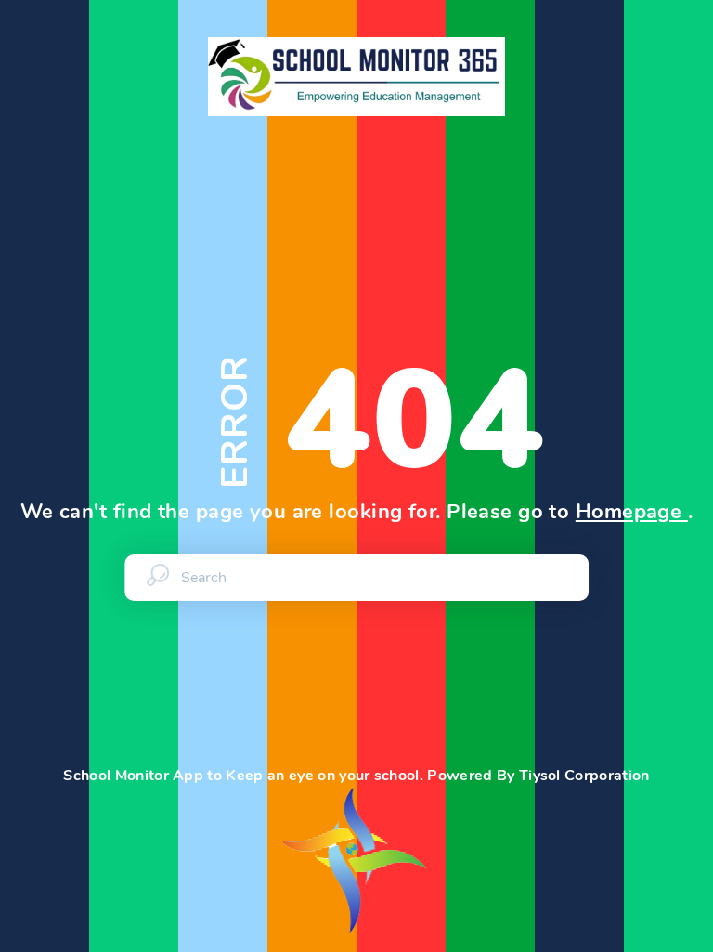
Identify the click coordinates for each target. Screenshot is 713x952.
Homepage (632, 512)
